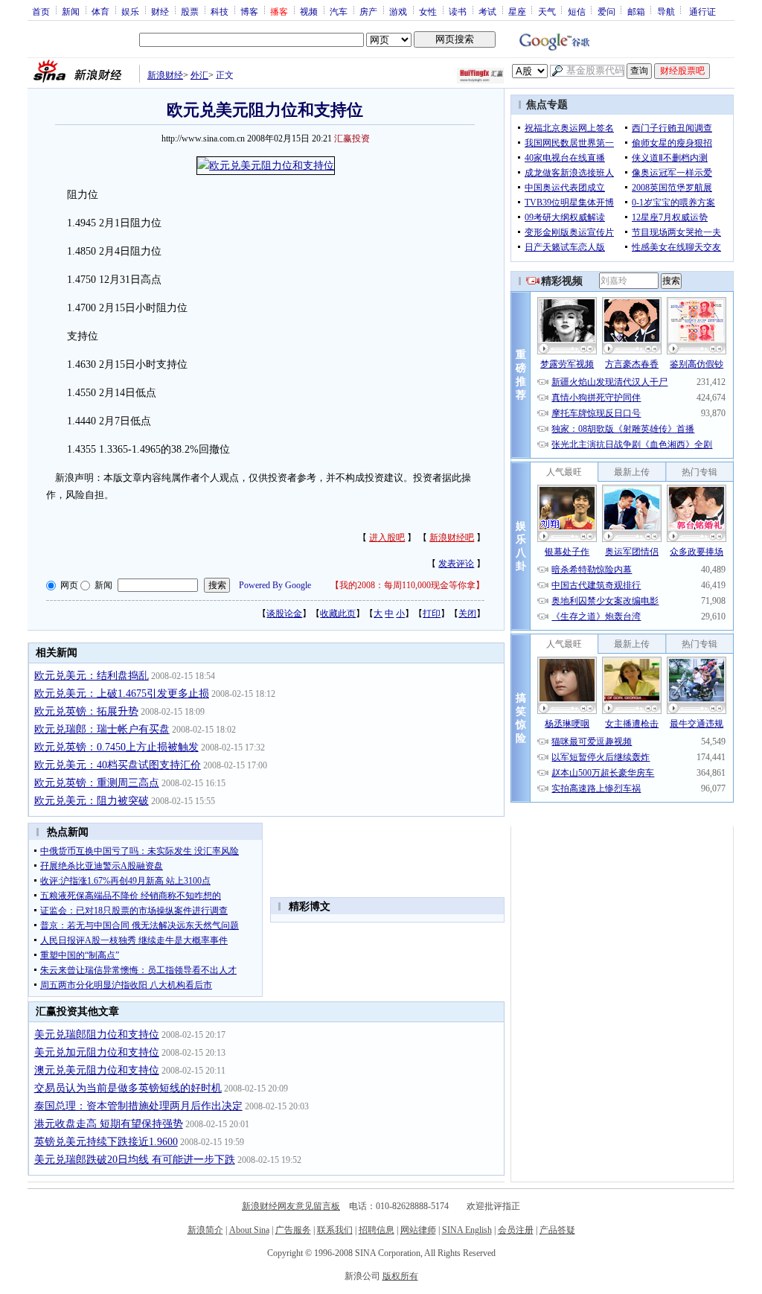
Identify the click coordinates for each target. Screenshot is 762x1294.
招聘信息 (376, 1230)
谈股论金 (284, 613)
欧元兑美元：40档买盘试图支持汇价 (117, 765)
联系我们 (335, 1230)
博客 (249, 11)
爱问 (606, 11)
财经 (160, 11)
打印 (432, 613)
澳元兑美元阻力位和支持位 (96, 1070)
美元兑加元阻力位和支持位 (96, 1052)
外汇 (199, 75)
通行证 (702, 11)
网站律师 (418, 1230)
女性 (428, 11)
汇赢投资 (352, 138)
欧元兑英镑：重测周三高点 (96, 782)
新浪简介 (205, 1230)
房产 (368, 11)
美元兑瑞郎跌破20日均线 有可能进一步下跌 (134, 1159)
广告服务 (293, 1230)
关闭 (467, 613)
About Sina (249, 1230)
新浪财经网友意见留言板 (291, 1206)
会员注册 (516, 1230)
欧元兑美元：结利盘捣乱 (91, 675)
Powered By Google (275, 585)
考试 (487, 11)
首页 (41, 11)
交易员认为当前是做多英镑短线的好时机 (128, 1088)
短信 (577, 11)
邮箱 (636, 11)
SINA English (467, 1230)
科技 (219, 11)
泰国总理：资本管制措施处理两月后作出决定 (138, 1106)
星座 (517, 11)
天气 (547, 11)
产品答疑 (557, 1230)
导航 (666, 11)
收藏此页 (338, 613)
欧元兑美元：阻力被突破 (91, 800)
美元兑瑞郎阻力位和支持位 (96, 1034)
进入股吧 (387, 537)
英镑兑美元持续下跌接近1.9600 (106, 1141)
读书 (458, 11)
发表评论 (456, 563)
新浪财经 (165, 75)
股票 (190, 11)
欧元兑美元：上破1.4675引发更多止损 (121, 693)
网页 (69, 585)
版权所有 (400, 1276)
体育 (100, 11)
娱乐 (130, 11)
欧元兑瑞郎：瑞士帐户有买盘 (102, 729)
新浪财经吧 (451, 537)
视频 (309, 11)
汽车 (339, 11)
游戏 (398, 11)
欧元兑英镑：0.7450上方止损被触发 (116, 747)
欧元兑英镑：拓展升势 (86, 711)
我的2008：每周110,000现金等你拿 (407, 585)
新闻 (71, 11)
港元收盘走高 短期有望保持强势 (108, 1123)
